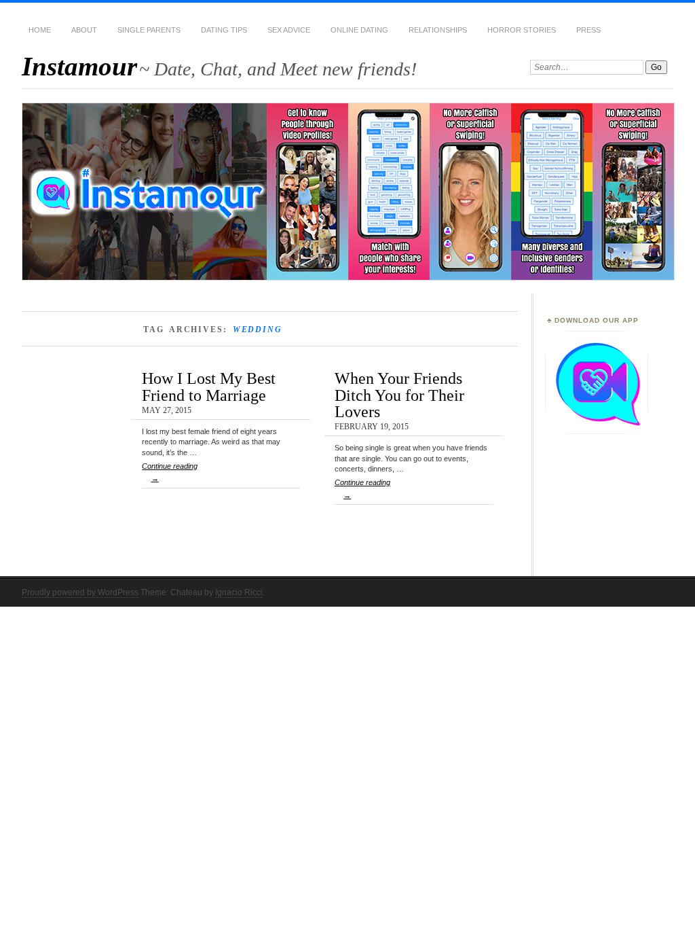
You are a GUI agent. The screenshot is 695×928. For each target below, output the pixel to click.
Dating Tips (224, 30)
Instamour (79, 66)
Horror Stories (521, 30)
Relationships (438, 30)
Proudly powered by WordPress (80, 592)
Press (588, 30)
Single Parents (149, 30)
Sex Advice (288, 30)
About (84, 30)
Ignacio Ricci (239, 592)
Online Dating (359, 30)
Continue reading (170, 472)
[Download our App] (596, 431)
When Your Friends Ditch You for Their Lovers (399, 395)
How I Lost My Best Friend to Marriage (209, 386)
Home (40, 30)
